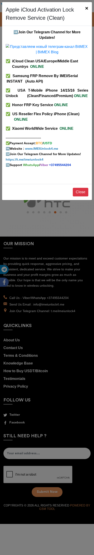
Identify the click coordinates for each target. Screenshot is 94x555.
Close (80, 192)
